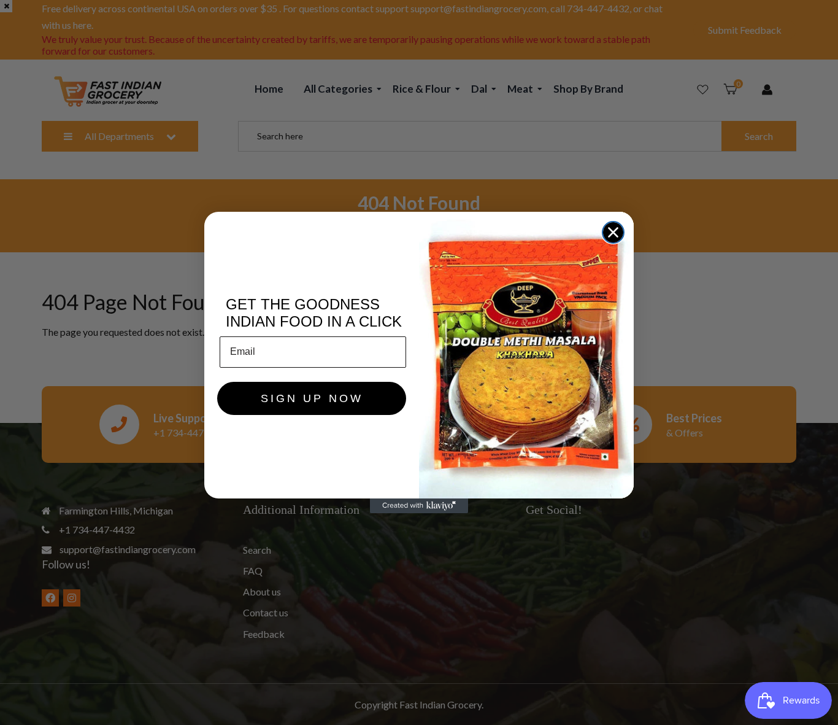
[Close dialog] (613, 232)
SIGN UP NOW (312, 398)
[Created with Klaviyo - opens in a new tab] (419, 505)
